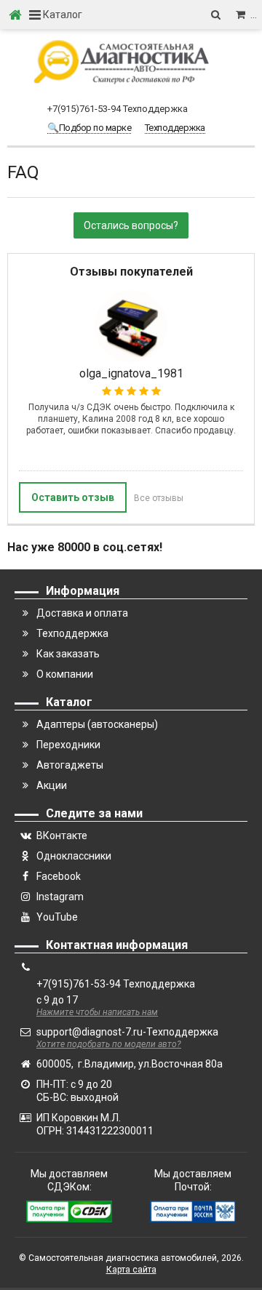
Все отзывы (158, 498)
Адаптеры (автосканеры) (97, 724)
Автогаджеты (69, 765)
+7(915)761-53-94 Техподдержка (117, 108)
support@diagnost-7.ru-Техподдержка (127, 1032)
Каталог (61, 14)
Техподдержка (72, 633)
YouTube (57, 917)
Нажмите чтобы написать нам (97, 1012)
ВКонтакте (61, 835)
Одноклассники (73, 856)
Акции (51, 785)
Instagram (60, 896)
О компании (64, 674)
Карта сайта (131, 1270)
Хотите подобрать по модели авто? (108, 1044)
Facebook (58, 876)
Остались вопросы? (131, 225)
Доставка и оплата (82, 613)
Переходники (68, 744)
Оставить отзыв (72, 497)
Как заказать (68, 654)
